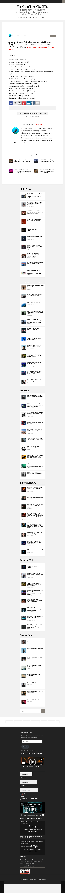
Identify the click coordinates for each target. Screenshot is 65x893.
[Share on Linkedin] (28, 103)
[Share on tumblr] (33, 103)
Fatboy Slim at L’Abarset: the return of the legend (34, 533)
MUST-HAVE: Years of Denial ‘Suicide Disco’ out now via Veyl (34, 229)
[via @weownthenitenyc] (15, 103)
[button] (32, 762)
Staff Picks (25, 189)
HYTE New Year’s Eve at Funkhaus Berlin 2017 (33, 329)
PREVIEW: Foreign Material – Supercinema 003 (34, 447)
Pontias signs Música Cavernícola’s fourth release (34, 473)
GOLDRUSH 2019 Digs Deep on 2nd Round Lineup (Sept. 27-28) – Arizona (48, 161)
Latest (39, 282)
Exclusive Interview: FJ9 (33, 700)
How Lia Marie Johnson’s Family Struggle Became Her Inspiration (35, 287)
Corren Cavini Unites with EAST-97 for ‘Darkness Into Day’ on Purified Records (34, 364)
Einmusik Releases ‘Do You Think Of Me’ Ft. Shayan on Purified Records (34, 355)
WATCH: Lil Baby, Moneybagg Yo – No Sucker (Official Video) (35, 438)
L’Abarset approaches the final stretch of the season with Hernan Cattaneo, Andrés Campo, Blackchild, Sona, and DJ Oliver (35, 525)
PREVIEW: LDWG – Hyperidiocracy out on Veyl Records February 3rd (34, 609)
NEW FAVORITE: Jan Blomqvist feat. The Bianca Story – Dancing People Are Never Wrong (35, 321)
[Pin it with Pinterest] (24, 103)
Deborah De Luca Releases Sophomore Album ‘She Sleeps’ (34, 566)
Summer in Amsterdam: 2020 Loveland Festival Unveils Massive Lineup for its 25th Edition (35, 592)
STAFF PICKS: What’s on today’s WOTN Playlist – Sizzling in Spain (33, 255)
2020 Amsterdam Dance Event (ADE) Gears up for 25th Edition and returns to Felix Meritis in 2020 (35, 583)
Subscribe (25, 746)
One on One (26, 635)
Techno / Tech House (34, 113)
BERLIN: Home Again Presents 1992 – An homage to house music (34, 431)
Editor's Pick (26, 560)
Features (24, 390)
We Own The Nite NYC (32, 6)
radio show (20, 113)
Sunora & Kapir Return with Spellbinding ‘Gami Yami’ (34, 380)
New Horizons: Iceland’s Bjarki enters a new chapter (34, 237)
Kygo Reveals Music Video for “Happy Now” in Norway (34, 294)
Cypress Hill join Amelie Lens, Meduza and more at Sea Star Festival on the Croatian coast (22, 161)
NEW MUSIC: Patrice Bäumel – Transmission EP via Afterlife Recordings (34, 204)
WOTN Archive (53, 35)
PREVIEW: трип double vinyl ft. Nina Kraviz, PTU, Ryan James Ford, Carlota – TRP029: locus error (34, 626)
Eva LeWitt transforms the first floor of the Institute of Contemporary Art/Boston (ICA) (35, 195)
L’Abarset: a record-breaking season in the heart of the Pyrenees (34, 489)
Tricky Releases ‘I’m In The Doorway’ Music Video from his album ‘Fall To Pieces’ (35, 405)
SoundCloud (26, 113)
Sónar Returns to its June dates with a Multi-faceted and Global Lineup (34, 600)
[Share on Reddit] (20, 103)
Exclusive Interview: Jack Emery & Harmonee (35, 692)
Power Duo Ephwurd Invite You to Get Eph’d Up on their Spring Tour (35, 312)
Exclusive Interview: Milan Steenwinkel (33, 674)
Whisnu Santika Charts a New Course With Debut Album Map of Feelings (35, 338)
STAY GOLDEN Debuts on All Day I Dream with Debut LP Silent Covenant (34, 372)
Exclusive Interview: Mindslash (35, 657)
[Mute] (39, 767)
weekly (45, 113)
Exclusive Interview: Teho (33, 683)
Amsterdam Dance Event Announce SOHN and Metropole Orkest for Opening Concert (22, 171)
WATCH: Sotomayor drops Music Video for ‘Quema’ (34, 220)
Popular (26, 282)
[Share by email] (37, 103)
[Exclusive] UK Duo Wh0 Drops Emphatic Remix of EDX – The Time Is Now (35, 414)
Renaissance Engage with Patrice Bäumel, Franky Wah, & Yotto (35, 575)
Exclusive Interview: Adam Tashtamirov (34, 666)
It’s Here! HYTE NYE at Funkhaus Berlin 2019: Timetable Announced (35, 617)
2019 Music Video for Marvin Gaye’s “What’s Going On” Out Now (35, 246)
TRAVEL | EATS (28, 482)
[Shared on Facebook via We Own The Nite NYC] (11, 103)
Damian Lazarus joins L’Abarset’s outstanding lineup (35, 496)
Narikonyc (19, 35)
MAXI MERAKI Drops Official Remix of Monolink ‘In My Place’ (35, 396)
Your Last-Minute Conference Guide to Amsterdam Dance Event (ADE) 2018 (47, 171)
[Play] (23, 767)
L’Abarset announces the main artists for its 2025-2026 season (35, 506)
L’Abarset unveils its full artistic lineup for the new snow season (34, 542)
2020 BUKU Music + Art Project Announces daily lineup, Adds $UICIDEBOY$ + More (35, 212)
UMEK (41, 113)
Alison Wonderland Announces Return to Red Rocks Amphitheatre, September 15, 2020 (35, 465)
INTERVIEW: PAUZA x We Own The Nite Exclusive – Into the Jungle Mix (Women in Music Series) (34, 272)
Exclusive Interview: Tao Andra (35, 648)
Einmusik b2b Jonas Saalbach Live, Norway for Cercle (35, 263)
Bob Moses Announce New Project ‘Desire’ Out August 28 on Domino (35, 422)
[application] (32, 762)
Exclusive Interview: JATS (33, 640)
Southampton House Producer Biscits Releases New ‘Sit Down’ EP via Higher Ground (35, 456)
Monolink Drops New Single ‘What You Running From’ (34, 346)
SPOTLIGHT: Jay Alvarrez (33, 302)
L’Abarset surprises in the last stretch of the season (35, 550)
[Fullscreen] (41, 767)
